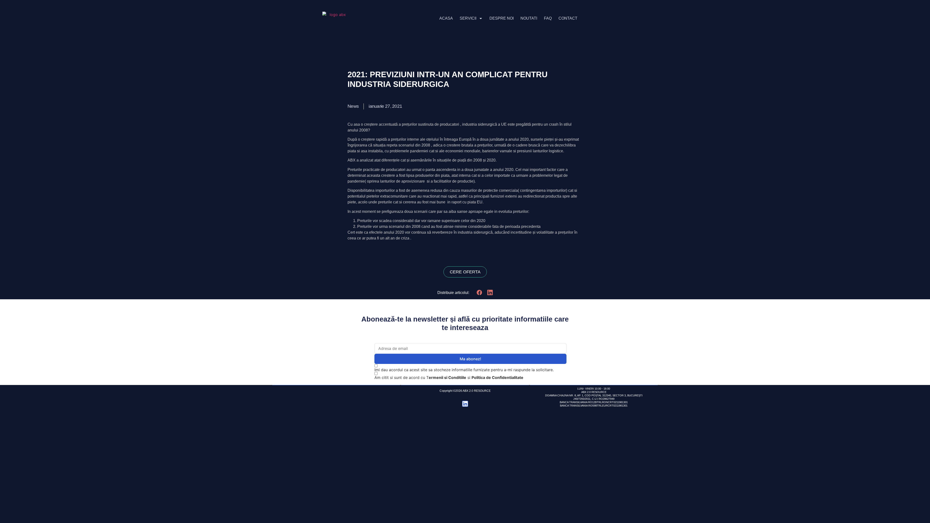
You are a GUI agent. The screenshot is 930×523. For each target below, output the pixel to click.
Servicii (468, 18)
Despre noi (501, 18)
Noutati (528, 18)
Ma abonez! (470, 358)
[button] (479, 292)
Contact (567, 18)
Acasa (446, 18)
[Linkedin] (465, 404)
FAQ (548, 18)
